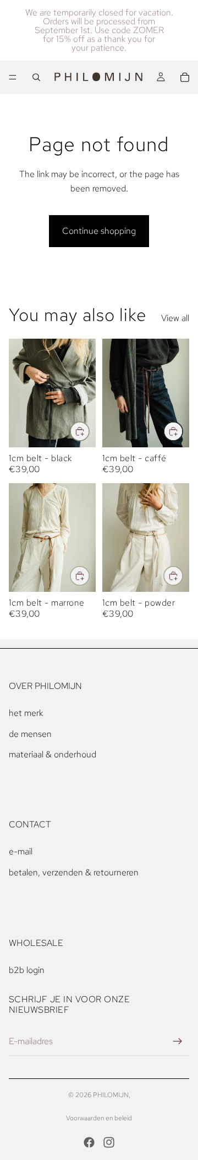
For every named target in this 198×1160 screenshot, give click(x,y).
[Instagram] (109, 1142)
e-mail (20, 851)
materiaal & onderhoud (52, 754)
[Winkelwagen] (185, 77)
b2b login (27, 970)
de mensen (30, 734)
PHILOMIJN (111, 1094)
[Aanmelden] (177, 1041)
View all (175, 318)
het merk (26, 713)
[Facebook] (89, 1142)
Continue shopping (99, 231)
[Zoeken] (36, 77)
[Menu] (12, 77)
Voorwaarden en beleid (99, 1118)
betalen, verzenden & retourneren (74, 872)
